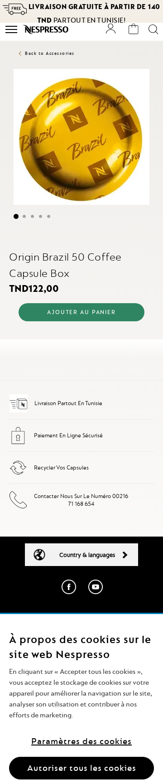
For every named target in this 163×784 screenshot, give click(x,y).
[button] (13, 216)
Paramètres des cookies (81, 741)
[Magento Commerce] (46, 29)
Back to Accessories (50, 53)
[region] (81, 699)
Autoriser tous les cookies (81, 768)
